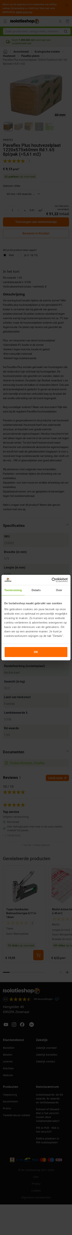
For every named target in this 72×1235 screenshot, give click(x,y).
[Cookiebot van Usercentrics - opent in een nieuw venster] (52, 580)
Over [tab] (59, 590)
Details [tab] (36, 590)
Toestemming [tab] (13, 590)
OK (36, 652)
